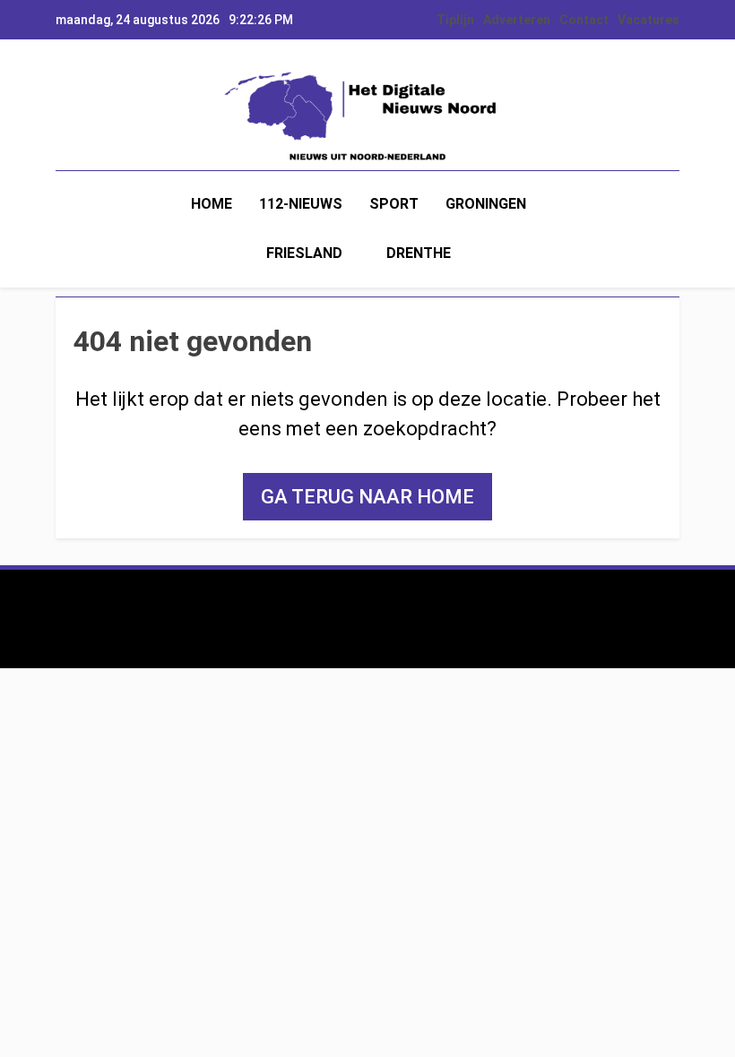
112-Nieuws (300, 203)
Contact (584, 20)
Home (211, 203)
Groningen (485, 203)
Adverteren (516, 20)
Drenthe (418, 253)
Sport (394, 203)
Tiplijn (455, 20)
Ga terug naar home (367, 497)
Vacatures (648, 20)
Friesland (304, 253)
